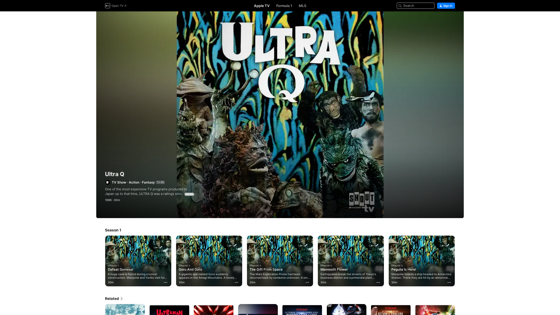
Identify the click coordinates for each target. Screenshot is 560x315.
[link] (114, 298)
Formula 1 (284, 6)
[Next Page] (459, 261)
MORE (189, 194)
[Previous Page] (101, 261)
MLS (302, 6)
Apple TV (262, 6)
